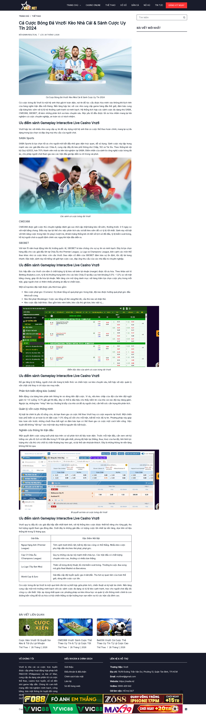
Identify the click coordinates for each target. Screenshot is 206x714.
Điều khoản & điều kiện (75, 671)
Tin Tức (159, 5)
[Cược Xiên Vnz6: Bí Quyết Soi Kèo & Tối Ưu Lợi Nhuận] (36, 627)
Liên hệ (67, 681)
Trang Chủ (72, 5)
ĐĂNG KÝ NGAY (176, 5)
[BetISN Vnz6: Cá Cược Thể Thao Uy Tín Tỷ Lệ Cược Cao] (114, 627)
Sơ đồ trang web (72, 686)
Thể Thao (110, 5)
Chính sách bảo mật (73, 676)
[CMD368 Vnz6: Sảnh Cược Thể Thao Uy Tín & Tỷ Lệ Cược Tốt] (75, 627)
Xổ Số (123, 5)
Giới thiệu (68, 667)
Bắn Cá (135, 5)
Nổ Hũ (147, 5)
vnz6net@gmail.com (126, 676)
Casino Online (93, 5)
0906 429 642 (124, 686)
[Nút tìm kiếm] (184, 17)
